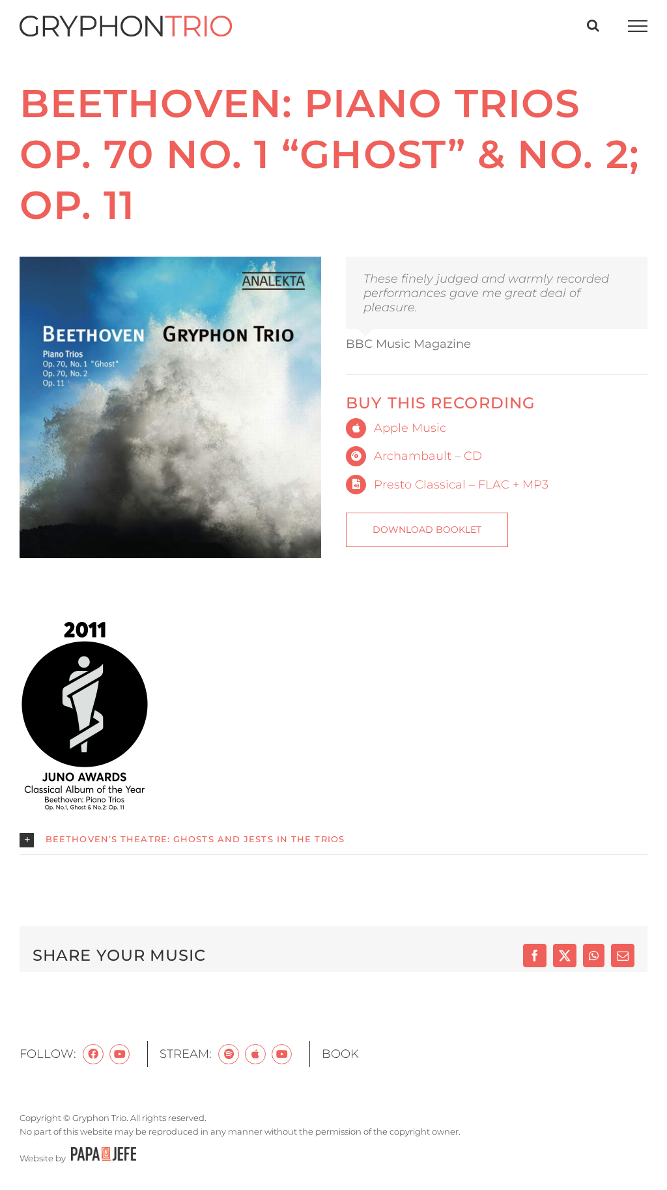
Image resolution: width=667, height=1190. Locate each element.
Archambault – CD (428, 456)
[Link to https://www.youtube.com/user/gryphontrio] (119, 1054)
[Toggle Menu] (638, 26)
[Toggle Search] (593, 25)
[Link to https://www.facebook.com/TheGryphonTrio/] (93, 1054)
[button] (333, 840)
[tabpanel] (333, 736)
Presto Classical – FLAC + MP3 (461, 484)
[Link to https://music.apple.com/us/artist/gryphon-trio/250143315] (255, 1054)
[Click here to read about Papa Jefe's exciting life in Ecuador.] (102, 1158)
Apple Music (410, 428)
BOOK (340, 1054)
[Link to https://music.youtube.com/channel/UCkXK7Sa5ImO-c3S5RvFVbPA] (282, 1054)
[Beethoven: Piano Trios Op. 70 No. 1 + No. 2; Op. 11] (170, 262)
